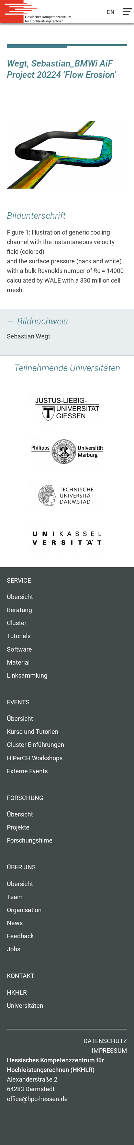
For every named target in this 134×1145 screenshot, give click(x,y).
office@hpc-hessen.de (37, 1099)
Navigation (125, 13)
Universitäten (25, 1005)
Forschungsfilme (30, 840)
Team (15, 897)
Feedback (20, 936)
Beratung (19, 610)
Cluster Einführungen (35, 744)
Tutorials (19, 636)
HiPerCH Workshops (35, 758)
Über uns (21, 867)
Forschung (25, 798)
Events (18, 702)
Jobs (13, 949)
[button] (67, 155)
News (15, 923)
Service (19, 580)
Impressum (109, 1050)
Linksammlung (27, 675)
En (111, 12)
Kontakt (20, 976)
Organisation (24, 910)
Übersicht (20, 597)
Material (18, 662)
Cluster (16, 623)
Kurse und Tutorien (32, 731)
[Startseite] (38, 12)
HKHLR (17, 992)
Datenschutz (105, 1041)
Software (19, 649)
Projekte (18, 827)
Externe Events (27, 771)
